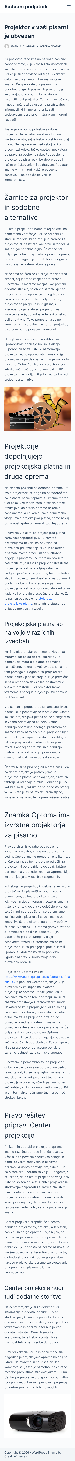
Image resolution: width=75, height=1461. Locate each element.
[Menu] (69, 6)
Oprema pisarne (50, 46)
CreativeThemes (15, 1456)
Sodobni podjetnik (26, 6)
